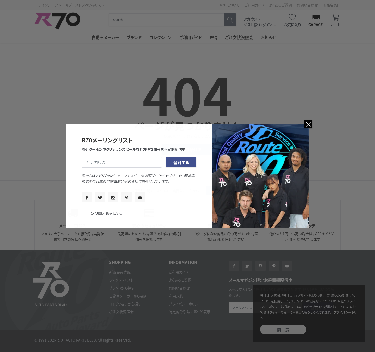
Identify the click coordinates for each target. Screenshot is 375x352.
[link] (87, 197)
